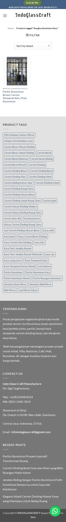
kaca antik (48, 230)
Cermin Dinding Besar (15, 170)
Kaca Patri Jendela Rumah (17, 248)
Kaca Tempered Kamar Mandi (19, 266)
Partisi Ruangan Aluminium (47, 278)
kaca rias (50, 254)
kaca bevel (9, 236)
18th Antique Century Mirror (19, 134)
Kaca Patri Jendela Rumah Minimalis (23, 254)
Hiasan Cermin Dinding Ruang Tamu (22, 224)
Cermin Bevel (44, 152)
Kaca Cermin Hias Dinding (17, 242)
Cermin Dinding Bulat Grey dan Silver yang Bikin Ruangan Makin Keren (33, 470)
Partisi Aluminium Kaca (38, 272)
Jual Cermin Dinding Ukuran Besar (22, 230)
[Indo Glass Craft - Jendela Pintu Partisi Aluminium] (33, 15)
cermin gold (50, 200)
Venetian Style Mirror (15, 284)
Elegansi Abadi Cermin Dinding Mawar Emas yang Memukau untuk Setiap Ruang (31, 499)
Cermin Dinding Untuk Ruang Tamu (22, 200)
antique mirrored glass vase (18, 140)
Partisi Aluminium (13, 272)
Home (11, 28)
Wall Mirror (10, 290)
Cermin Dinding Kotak (47, 182)
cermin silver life (12, 218)
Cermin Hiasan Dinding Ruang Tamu (22, 212)
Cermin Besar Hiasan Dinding (19, 146)
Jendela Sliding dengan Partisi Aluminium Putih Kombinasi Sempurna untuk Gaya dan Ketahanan (32, 484)
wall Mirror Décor (28, 290)
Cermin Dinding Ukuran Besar (19, 194)
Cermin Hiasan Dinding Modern (20, 206)
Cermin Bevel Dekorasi (16, 158)
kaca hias (39, 242)
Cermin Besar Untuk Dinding (19, 152)
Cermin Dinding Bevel (41, 170)
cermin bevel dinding (42, 158)
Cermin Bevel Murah (14, 164)
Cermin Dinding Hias (14, 176)
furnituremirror (32, 218)
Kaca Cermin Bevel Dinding (32, 236)
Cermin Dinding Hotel (40, 176)
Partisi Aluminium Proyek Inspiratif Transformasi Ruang (25, 458)
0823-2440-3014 (20, 401)
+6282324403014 (21, 397)
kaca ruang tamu (12, 260)
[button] (5, 15)
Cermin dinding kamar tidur (18, 182)
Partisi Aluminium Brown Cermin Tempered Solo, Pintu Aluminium (15, 96)
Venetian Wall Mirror (41, 284)
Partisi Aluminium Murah (17, 278)
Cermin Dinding (37, 164)
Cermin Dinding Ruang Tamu (19, 188)
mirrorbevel (44, 266)
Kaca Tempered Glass (36, 260)
